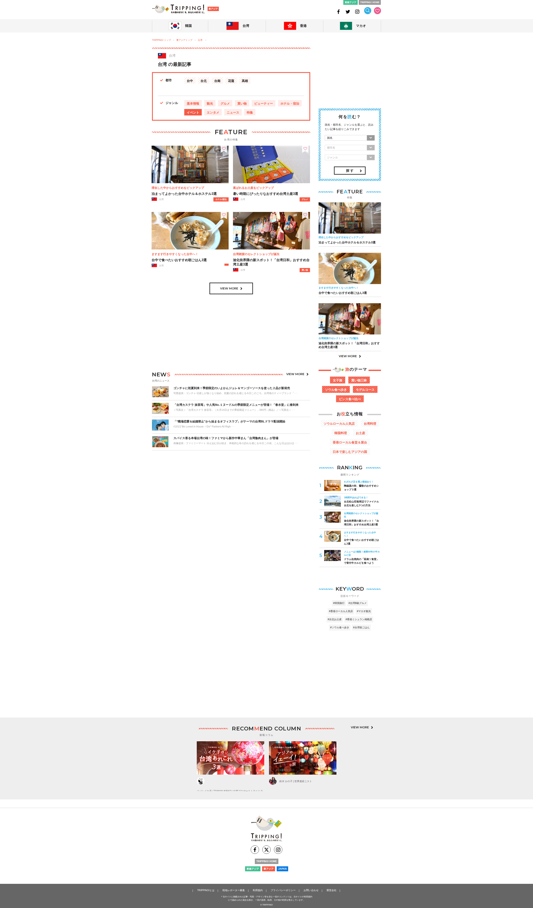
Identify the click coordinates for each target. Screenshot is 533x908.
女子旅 (337, 380)
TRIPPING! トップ (161, 40)
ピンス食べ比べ (350, 399)
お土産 (360, 433)
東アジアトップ (184, 40)
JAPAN (282, 868)
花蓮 (231, 81)
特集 (250, 112)
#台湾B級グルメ (358, 603)
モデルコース (365, 389)
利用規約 (258, 890)
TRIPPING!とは (205, 890)
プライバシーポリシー (283, 890)
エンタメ (213, 112)
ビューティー (263, 103)
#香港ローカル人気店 (341, 611)
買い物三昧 (359, 380)
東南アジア (350, 2)
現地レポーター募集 (233, 890)
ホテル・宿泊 (289, 103)
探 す (350, 170)
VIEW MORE (229, 288)
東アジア (213, 9)
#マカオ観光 (364, 611)
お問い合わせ (311, 890)
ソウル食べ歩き (336, 389)
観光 (210, 103)
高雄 (245, 81)
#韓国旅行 (339, 603)
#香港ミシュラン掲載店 (359, 619)
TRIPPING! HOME (369, 2)
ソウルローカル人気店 (339, 423)
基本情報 (193, 103)
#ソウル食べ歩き (339, 627)
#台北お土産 (335, 619)
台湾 (200, 40)
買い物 (242, 103)
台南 (217, 81)
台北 (203, 81)
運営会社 (331, 890)
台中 (190, 81)
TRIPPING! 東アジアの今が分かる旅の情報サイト (178, 9)
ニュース (233, 112)
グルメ (225, 103)
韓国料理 (340, 433)
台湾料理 (370, 423)
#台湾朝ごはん (361, 627)
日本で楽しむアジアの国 (350, 451)
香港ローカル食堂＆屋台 (350, 442)
